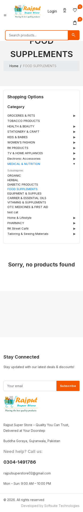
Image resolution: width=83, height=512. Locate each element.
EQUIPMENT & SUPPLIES (24, 193)
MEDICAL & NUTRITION (23, 164)
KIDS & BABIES (17, 137)
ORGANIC (14, 175)
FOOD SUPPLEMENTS (22, 189)
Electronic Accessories (24, 158)
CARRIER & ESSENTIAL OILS (26, 198)
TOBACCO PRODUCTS (23, 121)
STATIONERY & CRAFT (23, 131)
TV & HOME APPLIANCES (25, 153)
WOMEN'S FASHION (21, 142)
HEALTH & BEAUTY (20, 126)
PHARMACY (15, 223)
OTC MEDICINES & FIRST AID (27, 207)
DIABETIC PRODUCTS (22, 184)
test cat (12, 212)
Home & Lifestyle (19, 217)
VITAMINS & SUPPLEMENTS (26, 202)
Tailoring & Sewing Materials (27, 233)
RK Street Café (18, 228)
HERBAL (12, 180)
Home (13, 66)
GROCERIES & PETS (21, 115)
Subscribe (68, 386)
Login (52, 11)
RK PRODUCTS (17, 148)
